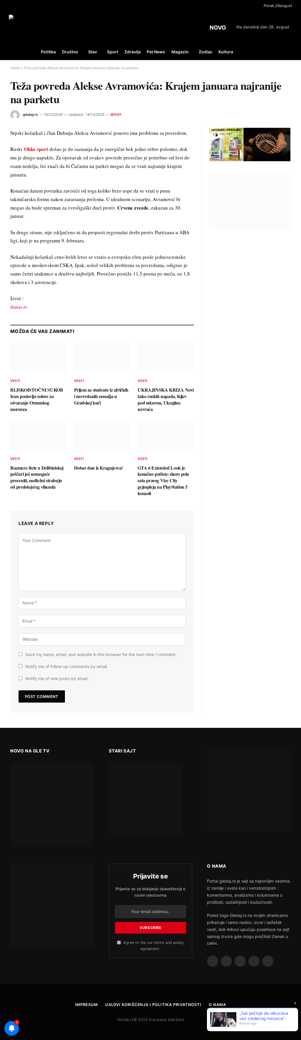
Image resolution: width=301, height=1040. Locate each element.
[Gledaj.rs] (42, 28)
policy (178, 942)
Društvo (70, 51)
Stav (92, 51)
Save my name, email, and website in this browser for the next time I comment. (101, 654)
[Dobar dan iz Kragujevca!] (102, 435)
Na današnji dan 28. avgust (262, 26)
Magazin (180, 51)
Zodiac (206, 51)
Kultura (225, 51)
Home (15, 68)
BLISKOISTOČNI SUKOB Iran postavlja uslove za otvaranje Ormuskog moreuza (36, 399)
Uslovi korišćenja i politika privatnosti (153, 1004)
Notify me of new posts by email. (56, 678)
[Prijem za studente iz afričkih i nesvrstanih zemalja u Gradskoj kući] (102, 357)
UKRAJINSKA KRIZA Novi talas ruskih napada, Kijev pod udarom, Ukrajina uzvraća (166, 399)
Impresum (86, 1004)
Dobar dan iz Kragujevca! (98, 468)
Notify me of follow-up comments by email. (66, 666)
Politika (48, 51)
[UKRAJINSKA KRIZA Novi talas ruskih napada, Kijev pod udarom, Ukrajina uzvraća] (166, 357)
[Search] (291, 52)
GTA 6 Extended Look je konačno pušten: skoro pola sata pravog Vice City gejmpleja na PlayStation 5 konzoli (163, 481)
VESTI (15, 381)
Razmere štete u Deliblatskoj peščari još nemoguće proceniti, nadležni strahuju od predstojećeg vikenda (36, 477)
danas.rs (18, 306)
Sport (112, 51)
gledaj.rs (30, 114)
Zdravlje (132, 51)
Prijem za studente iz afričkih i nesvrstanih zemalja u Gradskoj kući (101, 396)
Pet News (156, 51)
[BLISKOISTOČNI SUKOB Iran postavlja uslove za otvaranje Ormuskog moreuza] (38, 357)
